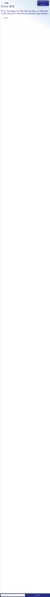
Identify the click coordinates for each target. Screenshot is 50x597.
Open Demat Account (42, 1)
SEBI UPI (42, 4)
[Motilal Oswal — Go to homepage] (6, 3)
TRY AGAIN (5, 17)
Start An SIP (37, 595)
